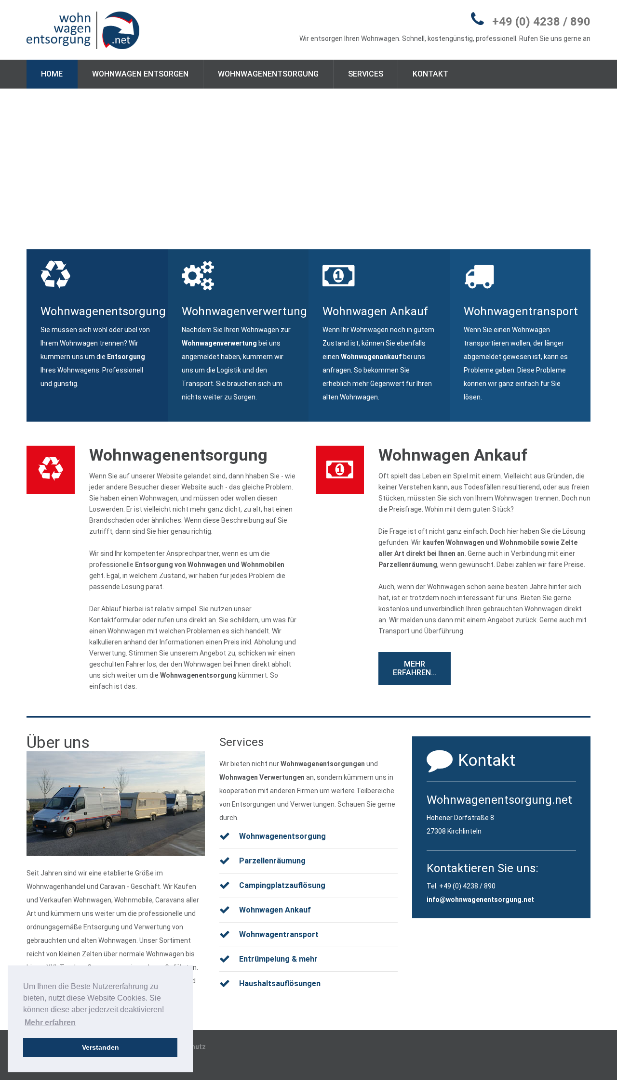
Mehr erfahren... (415, 668)
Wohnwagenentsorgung (268, 73)
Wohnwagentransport (279, 934)
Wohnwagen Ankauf (452, 454)
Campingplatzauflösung (282, 885)
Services (365, 73)
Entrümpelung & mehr (278, 959)
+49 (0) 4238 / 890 (541, 21)
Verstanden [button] (100, 1047)
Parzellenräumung (407, 564)
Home (52, 73)
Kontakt (430, 73)
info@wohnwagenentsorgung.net (480, 899)
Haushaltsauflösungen (280, 983)
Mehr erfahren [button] (50, 1022)
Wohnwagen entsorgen (140, 73)
